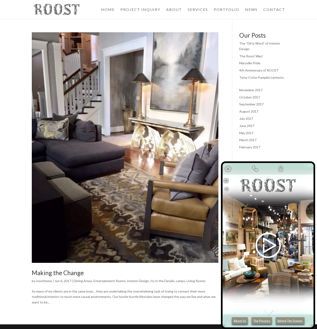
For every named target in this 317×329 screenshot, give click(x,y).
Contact (274, 10)
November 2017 (250, 90)
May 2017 (246, 133)
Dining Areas (83, 281)
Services (198, 10)
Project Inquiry (140, 10)
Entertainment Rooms (110, 281)
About (174, 10)
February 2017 (249, 147)
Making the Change (58, 273)
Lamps (180, 281)
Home (108, 10)
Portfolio (226, 10)
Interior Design (138, 281)
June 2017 (246, 126)
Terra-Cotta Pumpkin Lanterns (261, 77)
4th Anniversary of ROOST (259, 70)
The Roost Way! (251, 56)
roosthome (44, 281)
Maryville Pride (249, 63)
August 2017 (248, 111)
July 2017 (246, 119)
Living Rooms (196, 281)
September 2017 (251, 104)
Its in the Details (162, 281)
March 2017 (247, 140)
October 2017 (249, 97)
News (251, 10)
